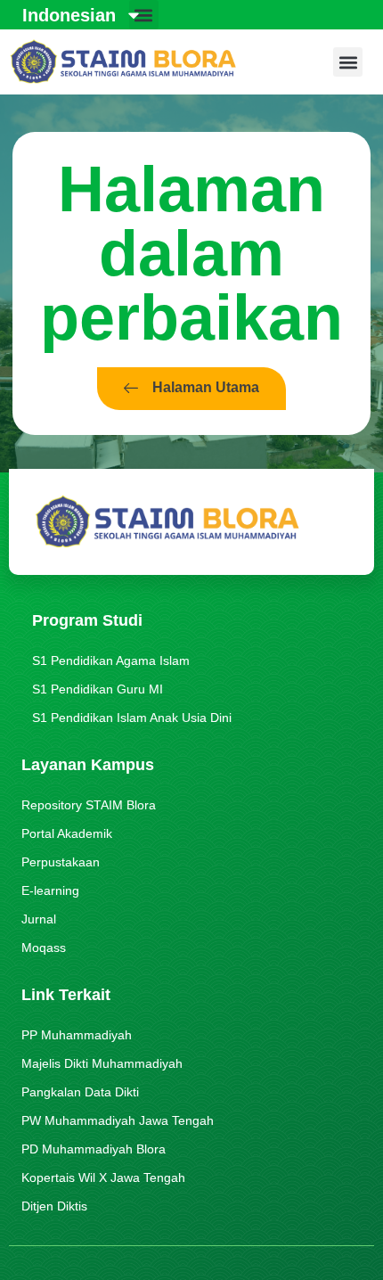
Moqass (43, 947)
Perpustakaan (60, 862)
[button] (348, 62)
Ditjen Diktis (54, 1206)
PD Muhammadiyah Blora (93, 1149)
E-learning (50, 890)
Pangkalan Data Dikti (80, 1092)
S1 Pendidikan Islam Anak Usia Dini (132, 717)
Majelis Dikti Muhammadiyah (102, 1063)
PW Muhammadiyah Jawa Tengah (117, 1120)
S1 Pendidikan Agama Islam (111, 660)
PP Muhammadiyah (76, 1035)
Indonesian (69, 15)
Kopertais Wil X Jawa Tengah (103, 1177)
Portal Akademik (66, 833)
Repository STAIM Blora (88, 805)
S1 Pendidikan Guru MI (97, 689)
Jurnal (38, 919)
